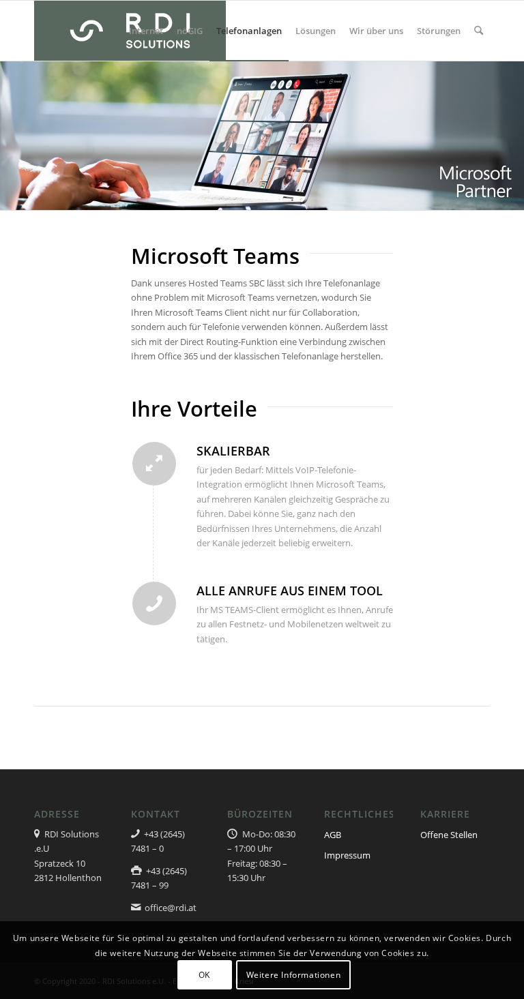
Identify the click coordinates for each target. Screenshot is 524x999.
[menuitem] (146, 31)
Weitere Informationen (293, 975)
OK (204, 975)
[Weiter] (512, 135)
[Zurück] (12, 135)
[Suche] (478, 31)
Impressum (347, 855)
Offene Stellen (449, 835)
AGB (332, 835)
